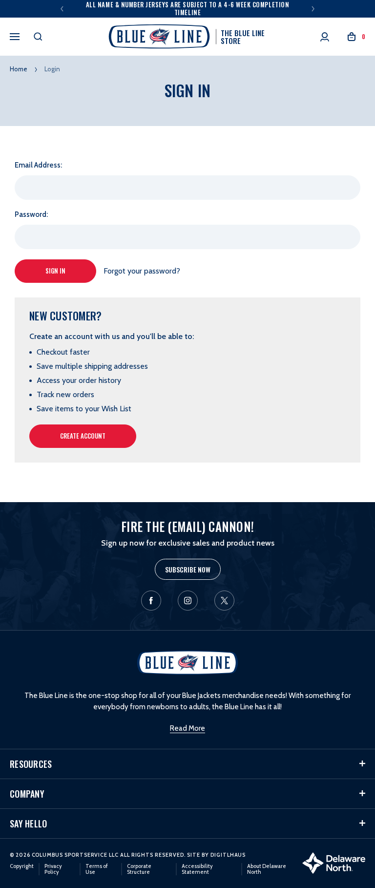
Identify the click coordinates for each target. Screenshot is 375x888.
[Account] (324, 37)
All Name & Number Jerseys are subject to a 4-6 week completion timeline (187, 8)
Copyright (22, 866)
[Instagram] (188, 601)
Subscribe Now (187, 569)
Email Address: (38, 165)
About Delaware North (266, 869)
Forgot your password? (142, 270)
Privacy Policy (53, 869)
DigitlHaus (228, 854)
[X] (224, 601)
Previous (62, 9)
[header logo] (187, 661)
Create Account (82, 436)
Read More (187, 728)
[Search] (38, 36)
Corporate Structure (139, 869)
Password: (31, 214)
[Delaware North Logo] (333, 862)
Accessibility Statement (197, 869)
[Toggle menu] (15, 35)
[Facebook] (151, 601)
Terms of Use (96, 869)
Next (313, 9)
